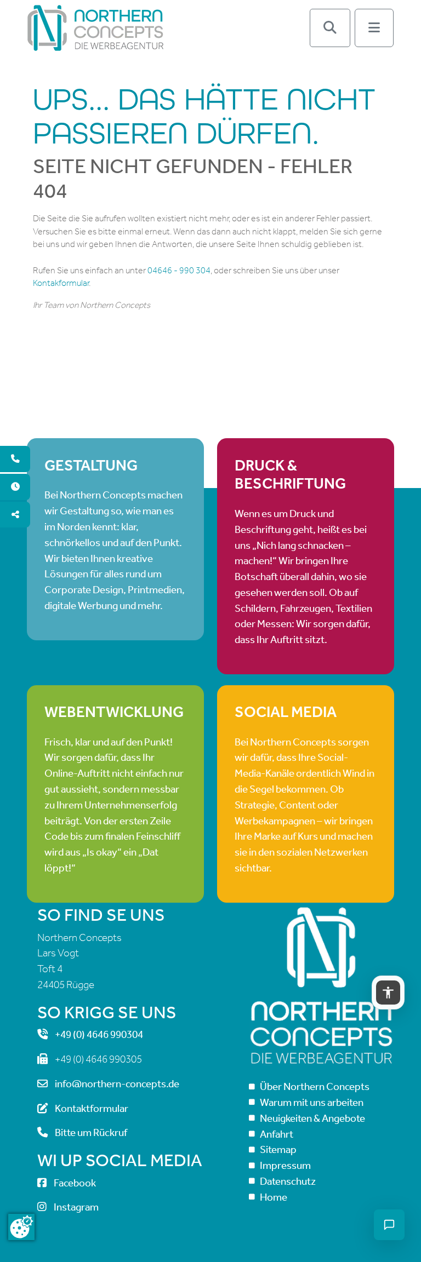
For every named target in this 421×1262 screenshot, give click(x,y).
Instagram (76, 1207)
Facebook (75, 1183)
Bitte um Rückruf (91, 1132)
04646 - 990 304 (178, 270)
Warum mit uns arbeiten (311, 1102)
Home (273, 1197)
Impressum (285, 1165)
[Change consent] (21, 1227)
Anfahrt (276, 1134)
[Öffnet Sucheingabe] (330, 28)
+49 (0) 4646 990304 (99, 1034)
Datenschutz (288, 1181)
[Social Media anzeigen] (15, 515)
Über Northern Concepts (314, 1086)
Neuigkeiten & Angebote (312, 1118)
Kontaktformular (91, 1108)
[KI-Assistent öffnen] (389, 1224)
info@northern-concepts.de (117, 1083)
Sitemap (278, 1149)
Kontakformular (61, 283)
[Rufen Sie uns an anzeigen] (15, 459)
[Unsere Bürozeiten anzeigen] (15, 487)
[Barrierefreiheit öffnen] (388, 992)
